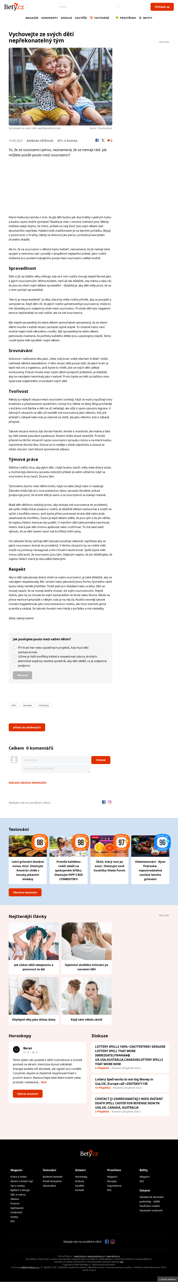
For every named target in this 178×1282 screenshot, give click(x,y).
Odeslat (101, 759)
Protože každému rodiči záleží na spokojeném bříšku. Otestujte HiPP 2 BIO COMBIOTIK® (68, 870)
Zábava (14, 1199)
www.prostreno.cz (95, 1256)
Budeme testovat (52, 1176)
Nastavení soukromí (151, 1210)
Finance (14, 1203)
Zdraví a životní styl (21, 1181)
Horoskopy (49, 17)
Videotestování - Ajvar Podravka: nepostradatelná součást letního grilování (150, 870)
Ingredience (114, 1185)
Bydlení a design (20, 1190)
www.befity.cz (113, 1256)
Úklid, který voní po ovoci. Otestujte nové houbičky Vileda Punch (109, 866)
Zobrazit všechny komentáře (27, 782)
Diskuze (66, 17)
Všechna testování (25, 892)
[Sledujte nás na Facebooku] (104, 802)
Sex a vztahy (17, 1185)
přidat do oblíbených (27, 727)
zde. (122, 1261)
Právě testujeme (52, 1181)
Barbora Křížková (40, 140)
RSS (12, 1221)
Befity (147, 17)
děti (13, 705)
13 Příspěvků (103, 1087)
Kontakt (79, 1190)
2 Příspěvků (102, 1111)
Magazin (145, 1176)
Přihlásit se (162, 7)
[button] (118, 7)
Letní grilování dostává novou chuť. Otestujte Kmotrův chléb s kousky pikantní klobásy (28, 870)
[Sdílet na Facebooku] (97, 141)
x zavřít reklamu (167, 1279)
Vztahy (14, 1216)
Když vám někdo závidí (86, 1019)
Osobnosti (16, 1212)
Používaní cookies (150, 1206)
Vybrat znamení (27, 1093)
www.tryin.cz (80, 1256)
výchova (44, 705)
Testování (101, 17)
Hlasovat (22, 675)
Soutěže (81, 17)
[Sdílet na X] (102, 141)
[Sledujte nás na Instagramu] (109, 802)
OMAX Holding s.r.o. (30, 1267)
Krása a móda (18, 1176)
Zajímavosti (17, 1208)
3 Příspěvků (102, 1068)
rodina (27, 705)
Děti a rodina (67, 140)
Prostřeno (127, 17)
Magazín (32, 17)
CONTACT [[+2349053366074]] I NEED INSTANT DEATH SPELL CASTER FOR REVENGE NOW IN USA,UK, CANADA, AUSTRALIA (129, 1103)
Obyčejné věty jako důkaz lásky (33, 1019)
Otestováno (49, 1185)
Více (43, 1082)
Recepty (111, 1181)
